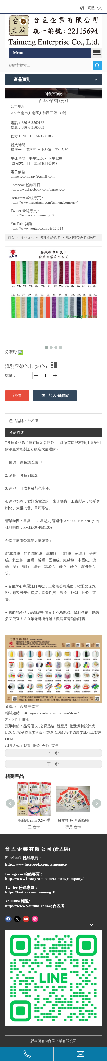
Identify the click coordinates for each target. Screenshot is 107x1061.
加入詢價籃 (58, 395)
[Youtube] (26, 918)
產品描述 (16, 432)
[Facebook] (8, 918)
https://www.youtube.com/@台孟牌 (37, 228)
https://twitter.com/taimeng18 (32, 215)
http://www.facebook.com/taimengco (38, 189)
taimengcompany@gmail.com (33, 176)
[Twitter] (17, 918)
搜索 (97, 65)
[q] (53, 31)
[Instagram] (35, 918)
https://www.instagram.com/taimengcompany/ (44, 202)
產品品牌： (18, 421)
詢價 (17, 395)
